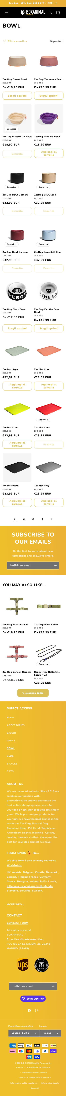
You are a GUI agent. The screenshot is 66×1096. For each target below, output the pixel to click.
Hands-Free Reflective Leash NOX (47, 673)
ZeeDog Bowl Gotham (15, 194)
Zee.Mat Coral (42, 427)
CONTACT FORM (17, 923)
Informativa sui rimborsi (38, 1067)
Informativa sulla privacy (34, 1072)
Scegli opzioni (17, 95)
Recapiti (35, 1088)
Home (10, 717)
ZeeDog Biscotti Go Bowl (17, 136)
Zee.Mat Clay (41, 369)
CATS (10, 771)
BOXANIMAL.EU (31, 1063)
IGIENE (11, 740)
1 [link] (15, 519)
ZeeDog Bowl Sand (45, 194)
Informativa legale (50, 1083)
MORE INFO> (15, 904)
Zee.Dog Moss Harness (15, 624)
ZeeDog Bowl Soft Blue (47, 252)
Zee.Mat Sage (10, 369)
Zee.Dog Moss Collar (46, 624)
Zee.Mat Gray (41, 485)
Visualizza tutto (33, 693)
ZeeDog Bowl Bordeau (15, 252)
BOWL (11, 748)
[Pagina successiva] (51, 519)
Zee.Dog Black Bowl (14, 309)
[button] (6, 12)
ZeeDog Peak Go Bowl (47, 136)
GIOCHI (11, 733)
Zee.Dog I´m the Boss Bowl (46, 311)
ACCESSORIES (16, 725)
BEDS (10, 756)
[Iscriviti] (55, 566)
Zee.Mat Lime (10, 427)
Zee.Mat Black (11, 485)
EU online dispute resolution (25, 939)
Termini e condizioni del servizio (35, 1077)
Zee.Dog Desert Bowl (15, 79)
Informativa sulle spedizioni (24, 1083)
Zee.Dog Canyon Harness (17, 672)
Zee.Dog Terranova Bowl (48, 79)
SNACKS (12, 763)
